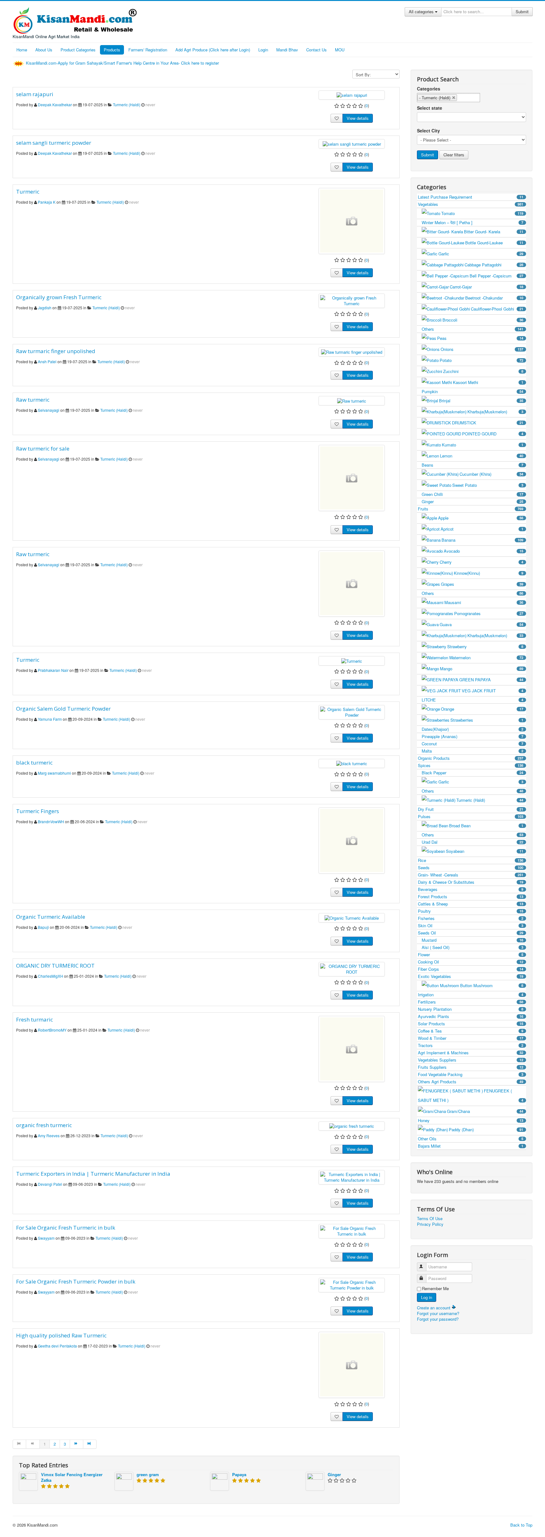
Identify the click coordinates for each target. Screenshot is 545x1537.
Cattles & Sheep (470, 904)
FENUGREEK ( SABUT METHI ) (470, 1095)
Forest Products (470, 896)
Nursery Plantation (470, 1009)
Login (263, 50)
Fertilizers (470, 1002)
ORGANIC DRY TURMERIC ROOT (55, 965)
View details (358, 118)
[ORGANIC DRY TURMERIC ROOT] (351, 968)
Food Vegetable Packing (470, 1074)
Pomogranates (488, 613)
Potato (481, 360)
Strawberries (486, 720)
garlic (480, 254)
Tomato (482, 213)
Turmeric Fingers (37, 811)
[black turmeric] (351, 763)
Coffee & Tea (470, 1031)
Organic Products (470, 758)
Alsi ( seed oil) (472, 947)
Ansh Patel (47, 361)
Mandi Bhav (287, 50)
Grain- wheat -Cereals (470, 875)
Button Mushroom (491, 985)
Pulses (470, 816)
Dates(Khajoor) (472, 729)
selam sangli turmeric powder (53, 142)
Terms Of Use (429, 1218)
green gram (148, 1474)
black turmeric (34, 762)
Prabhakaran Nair (53, 670)
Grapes (482, 584)
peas (480, 338)
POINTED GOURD (492, 434)
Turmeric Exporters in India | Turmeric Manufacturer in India (93, 1173)
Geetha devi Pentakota (57, 1345)
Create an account (434, 1308)
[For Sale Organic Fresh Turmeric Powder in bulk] (351, 1285)
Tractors (470, 1045)
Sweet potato (487, 485)
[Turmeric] (351, 221)
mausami (483, 602)
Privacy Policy (430, 1224)
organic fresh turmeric (44, 1125)
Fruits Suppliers (470, 1067)
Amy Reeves (49, 1135)
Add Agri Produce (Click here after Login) (212, 50)
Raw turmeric (33, 399)
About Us (43, 50)
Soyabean (484, 851)
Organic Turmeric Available (50, 916)
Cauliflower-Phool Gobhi (497, 309)
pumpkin (472, 391)
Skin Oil (470, 926)
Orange (482, 709)
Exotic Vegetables (470, 976)
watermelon (486, 658)
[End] (90, 1444)
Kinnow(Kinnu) (488, 573)
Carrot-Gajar (486, 287)
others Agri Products (470, 1082)
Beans (472, 465)
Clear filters (453, 155)
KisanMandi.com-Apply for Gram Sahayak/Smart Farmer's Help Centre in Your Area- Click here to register (123, 63)
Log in (426, 1297)
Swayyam (46, 1238)
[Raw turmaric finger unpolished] (351, 352)
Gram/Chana (485, 1111)
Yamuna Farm (50, 719)
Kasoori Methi (488, 382)
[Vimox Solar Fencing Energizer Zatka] (28, 1481)
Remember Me (435, 1288)
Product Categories (78, 50)
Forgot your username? (438, 1313)
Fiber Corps (470, 969)
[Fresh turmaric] (351, 1048)
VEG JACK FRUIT (492, 691)
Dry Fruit (470, 809)
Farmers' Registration (147, 50)
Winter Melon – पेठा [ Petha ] (472, 222)
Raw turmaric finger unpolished (55, 351)
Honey (470, 1120)
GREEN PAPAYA (491, 680)
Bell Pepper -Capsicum (496, 276)
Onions (482, 349)
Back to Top (521, 1525)
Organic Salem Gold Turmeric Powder (63, 708)
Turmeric (27, 191)
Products (112, 50)
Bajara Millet (470, 1146)
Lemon (481, 456)
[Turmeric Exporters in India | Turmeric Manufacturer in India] (351, 1177)
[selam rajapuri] (352, 95)
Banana (482, 540)
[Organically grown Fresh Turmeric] (351, 300)
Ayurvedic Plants (470, 1016)
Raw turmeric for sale (42, 448)
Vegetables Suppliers (470, 1060)
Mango (481, 669)
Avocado (483, 551)
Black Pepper (472, 773)
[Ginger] (315, 1481)
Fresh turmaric (34, 1019)
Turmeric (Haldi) (126, 104)
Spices (470, 765)
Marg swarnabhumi (54, 773)
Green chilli (472, 494)
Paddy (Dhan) (486, 1129)
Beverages (470, 889)
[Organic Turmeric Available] (352, 917)
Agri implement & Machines (470, 1053)
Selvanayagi (48, 410)
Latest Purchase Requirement (470, 197)
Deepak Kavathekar (55, 104)
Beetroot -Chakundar (494, 298)
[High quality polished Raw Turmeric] (351, 1364)
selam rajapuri (34, 94)
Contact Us (316, 50)
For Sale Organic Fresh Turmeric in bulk (65, 1227)
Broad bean (486, 826)
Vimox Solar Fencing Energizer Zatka (72, 1477)
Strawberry (485, 646)
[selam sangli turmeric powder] (352, 143)
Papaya (239, 1474)
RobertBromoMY (52, 1030)
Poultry (470, 911)
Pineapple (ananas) (472, 736)
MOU (339, 50)
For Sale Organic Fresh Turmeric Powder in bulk (75, 1281)
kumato (482, 445)
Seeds (470, 867)
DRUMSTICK (487, 423)
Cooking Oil (470, 962)
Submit (522, 12)
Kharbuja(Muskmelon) (495, 412)
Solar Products (470, 1024)
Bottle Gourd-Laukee (494, 243)
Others (472, 329)
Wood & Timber (470, 1038)
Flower (470, 955)
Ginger (334, 1474)
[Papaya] (219, 1481)
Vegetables (470, 204)
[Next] (76, 1444)
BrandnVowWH (51, 821)
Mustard (472, 940)
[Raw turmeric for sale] (351, 477)
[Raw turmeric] (351, 400)
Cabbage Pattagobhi (494, 265)
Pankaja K (47, 202)
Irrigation (470, 995)
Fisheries (470, 918)
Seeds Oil (470, 933)
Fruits (470, 509)
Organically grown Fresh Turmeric (59, 297)
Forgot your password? (438, 1319)
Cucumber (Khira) (491, 474)
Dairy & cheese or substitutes (470, 882)
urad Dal (472, 842)
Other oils (470, 1139)
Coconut (472, 744)
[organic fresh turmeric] (351, 1126)
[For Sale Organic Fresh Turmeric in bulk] (351, 1231)
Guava (481, 624)
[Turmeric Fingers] (351, 840)
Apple (480, 518)
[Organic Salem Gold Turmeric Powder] (351, 711)
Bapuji (43, 927)
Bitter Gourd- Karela (493, 232)
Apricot (482, 529)
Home (21, 50)
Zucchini (483, 371)
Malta (472, 751)
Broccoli (482, 320)
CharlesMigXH (50, 976)
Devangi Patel (50, 1184)
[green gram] (124, 1481)
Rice (470, 860)
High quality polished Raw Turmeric (61, 1335)
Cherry (481, 562)
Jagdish (44, 307)
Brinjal (481, 401)
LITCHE (472, 700)
